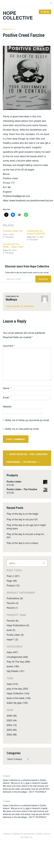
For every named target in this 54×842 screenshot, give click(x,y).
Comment (9, 345)
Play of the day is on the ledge (22, 513)
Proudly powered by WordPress (19, 834)
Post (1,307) (13, 576)
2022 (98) (12, 734)
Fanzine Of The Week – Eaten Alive (13, 245)
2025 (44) (12, 720)
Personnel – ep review (21, 461)
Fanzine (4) (12, 603)
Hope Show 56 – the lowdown (28, 454)
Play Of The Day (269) (18, 661)
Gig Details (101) (15, 671)
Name (7, 388)
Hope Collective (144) (18, 693)
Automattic (27, 837)
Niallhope (7, 29)
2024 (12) (12, 725)
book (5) (11, 630)
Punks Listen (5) (15, 634)
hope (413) (12, 683)
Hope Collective (18, 15)
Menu (46, 11)
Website (7, 406)
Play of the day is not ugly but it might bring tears (26, 526)
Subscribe (43, 278)
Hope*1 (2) (12, 639)
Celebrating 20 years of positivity (36, 232)
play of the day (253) (17, 688)
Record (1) (12, 607)
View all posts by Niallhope (20, 306)
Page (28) (12, 580)
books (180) (13, 666)
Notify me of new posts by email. (22, 428)
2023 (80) (12, 729)
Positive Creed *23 (12, 230)
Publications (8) (15, 598)
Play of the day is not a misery (22, 543)
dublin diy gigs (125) (17, 702)
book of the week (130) (19, 698)
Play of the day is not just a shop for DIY (25, 535)
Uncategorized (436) (17, 656)
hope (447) (12, 652)
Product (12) (13, 585)
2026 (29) (12, 715)
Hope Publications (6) (18, 625)
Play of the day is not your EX (22, 519)
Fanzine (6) (12, 620)
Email (6, 397)
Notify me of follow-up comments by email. (27, 420)
